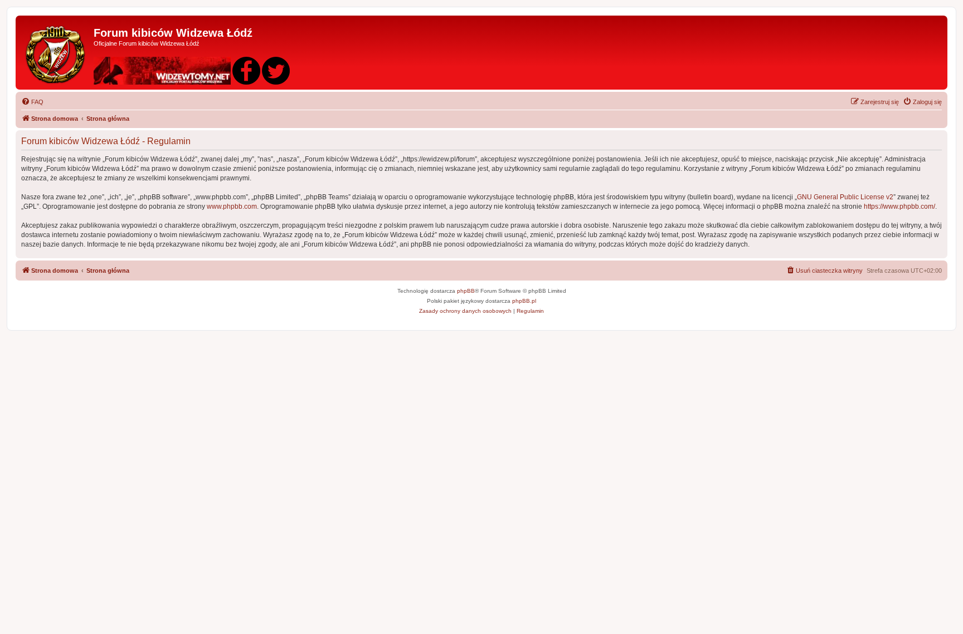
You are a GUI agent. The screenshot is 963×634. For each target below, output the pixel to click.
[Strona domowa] (56, 52)
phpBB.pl (524, 301)
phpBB (466, 291)
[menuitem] (32, 102)
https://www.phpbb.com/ (899, 206)
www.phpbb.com (232, 206)
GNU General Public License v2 (845, 197)
